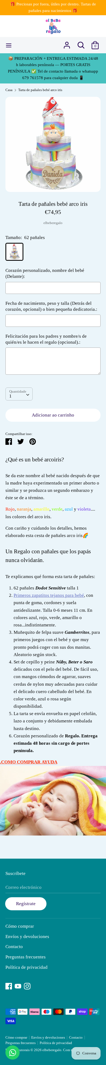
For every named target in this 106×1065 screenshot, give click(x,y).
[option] (53, 144)
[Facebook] (8, 985)
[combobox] (19, 393)
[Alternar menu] (8, 45)
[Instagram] (27, 985)
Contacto (14, 946)
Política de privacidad (26, 967)
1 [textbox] (10, 396)
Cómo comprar (19, 926)
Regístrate (26, 903)
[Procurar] (81, 43)
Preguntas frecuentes (25, 957)
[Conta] (66, 43)
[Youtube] (18, 985)
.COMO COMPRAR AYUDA (28, 762)
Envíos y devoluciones (27, 936)
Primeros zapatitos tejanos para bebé (49, 595)
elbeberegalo (53, 223)
